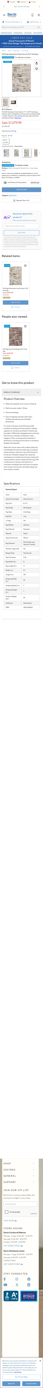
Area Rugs (25, 51)
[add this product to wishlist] (36, 69)
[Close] (40, 1360)
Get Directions (12, 1245)
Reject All (11, 1384)
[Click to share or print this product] (36, 63)
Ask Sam (21, 232)
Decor (4, 51)
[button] (11, 2)
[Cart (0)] (39, 15)
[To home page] (12, 15)
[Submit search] (38, 27)
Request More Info (22, 200)
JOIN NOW (9, 1220)
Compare (17, 307)
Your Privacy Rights (21, 1377)
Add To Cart (21, 190)
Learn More (18, 1372)
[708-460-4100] (32, 15)
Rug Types (16, 51)
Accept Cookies (31, 1384)
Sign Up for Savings (21, 6)
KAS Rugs (13, 131)
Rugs (9, 51)
